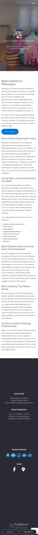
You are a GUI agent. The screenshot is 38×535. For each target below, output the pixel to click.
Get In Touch (10, 132)
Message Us (28, 532)
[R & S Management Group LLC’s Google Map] (23, 470)
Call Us (10, 532)
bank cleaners (9, 115)
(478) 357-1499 (22, 400)
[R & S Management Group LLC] (19, 35)
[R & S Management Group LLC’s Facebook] (14, 470)
